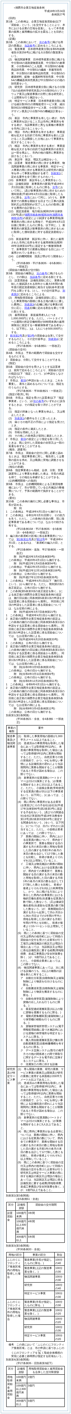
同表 (27, 307)
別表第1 (55, 173)
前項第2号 (16, 335)
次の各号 (44, 42)
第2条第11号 (23, 539)
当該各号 (29, 45)
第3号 (30, 335)
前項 (23, 380)
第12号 (41, 539)
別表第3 (29, 304)
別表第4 (53, 339)
